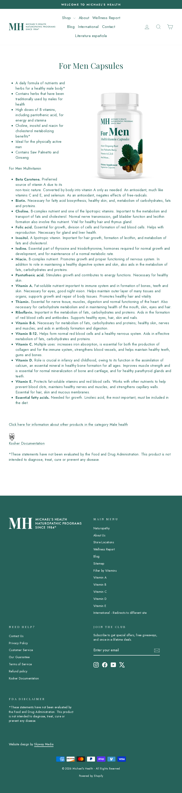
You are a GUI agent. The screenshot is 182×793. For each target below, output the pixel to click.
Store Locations (103, 542)
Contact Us (16, 636)
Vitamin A (100, 577)
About (84, 17)
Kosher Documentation (27, 443)
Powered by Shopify (91, 776)
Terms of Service (20, 664)
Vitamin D (100, 599)
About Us (99, 535)
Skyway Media (43, 744)
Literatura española (91, 35)
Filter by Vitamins (105, 570)
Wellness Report (106, 17)
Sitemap (98, 563)
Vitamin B (100, 584)
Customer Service (21, 650)
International (88, 26)
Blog (71, 26)
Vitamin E (99, 606)
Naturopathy (101, 528)
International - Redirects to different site (119, 612)
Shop (67, 17)
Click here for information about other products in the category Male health (68, 424)
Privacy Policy (18, 643)
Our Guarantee (19, 657)
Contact (108, 26)
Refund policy (18, 671)
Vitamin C (100, 591)
